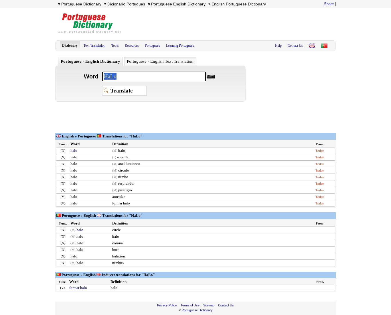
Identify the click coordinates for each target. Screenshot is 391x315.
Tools (115, 46)
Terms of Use (190, 305)
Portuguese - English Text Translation (160, 61)
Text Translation (94, 46)
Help (278, 46)
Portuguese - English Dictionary (90, 61)
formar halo (78, 288)
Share (329, 4)
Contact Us (295, 46)
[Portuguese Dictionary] (312, 46)
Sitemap (208, 305)
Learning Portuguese (180, 46)
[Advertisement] (231, 23)
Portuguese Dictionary (197, 310)
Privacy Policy (167, 305)
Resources (132, 46)
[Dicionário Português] (324, 46)
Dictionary (70, 46)
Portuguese (152, 46)
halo (73, 150)
